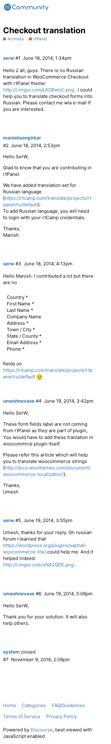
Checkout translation (44, 30)
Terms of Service (21, 716)
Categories (34, 705)
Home (9, 705)
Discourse (42, 730)
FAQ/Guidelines (68, 705)
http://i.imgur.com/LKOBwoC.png (38, 90)
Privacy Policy (61, 716)
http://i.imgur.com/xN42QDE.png (38, 565)
